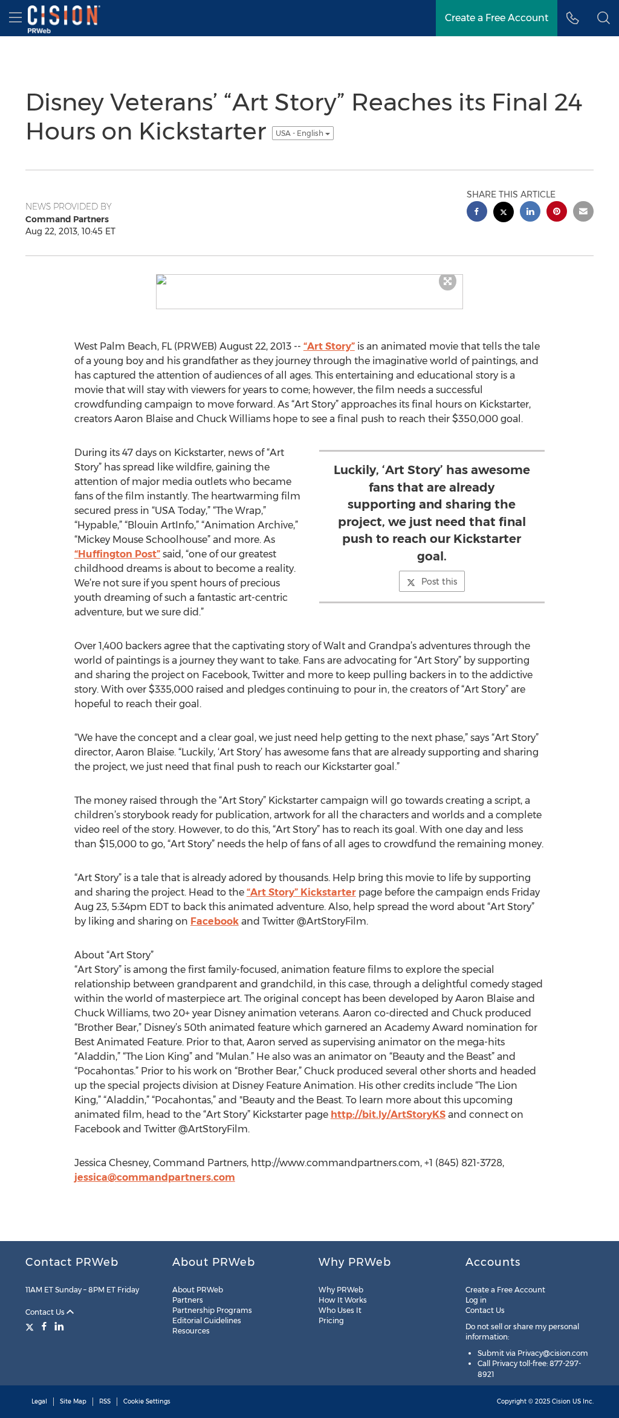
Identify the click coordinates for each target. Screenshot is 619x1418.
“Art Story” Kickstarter (301, 892)
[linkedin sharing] (530, 213)
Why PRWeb (341, 1289)
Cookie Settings (146, 1401)
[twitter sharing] (503, 213)
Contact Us (45, 1312)
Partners (187, 1299)
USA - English (300, 133)
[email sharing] (583, 213)
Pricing (331, 1320)
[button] (603, 18)
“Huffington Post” (117, 554)
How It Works (343, 1299)
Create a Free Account (505, 1289)
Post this (439, 581)
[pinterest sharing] (556, 213)
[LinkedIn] (59, 1326)
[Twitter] (31, 1326)
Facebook (214, 921)
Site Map (73, 1401)
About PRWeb (197, 1289)
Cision (561, 1401)
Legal (39, 1401)
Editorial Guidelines (206, 1320)
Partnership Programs (212, 1310)
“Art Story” (329, 346)
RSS (105, 1401)
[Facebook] (44, 1326)
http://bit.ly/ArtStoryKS (388, 1114)
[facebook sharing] (477, 213)
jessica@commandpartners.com (154, 1177)
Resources (191, 1330)
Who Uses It (340, 1310)
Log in (476, 1299)
